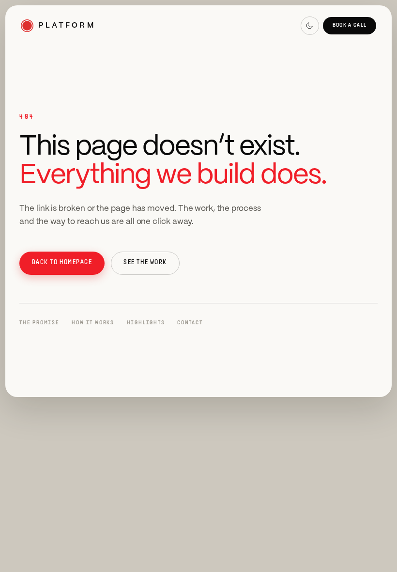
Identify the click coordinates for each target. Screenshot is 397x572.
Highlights (146, 322)
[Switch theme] (310, 25)
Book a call (350, 25)
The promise (39, 322)
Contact (190, 322)
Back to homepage (62, 263)
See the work (145, 263)
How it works (93, 322)
